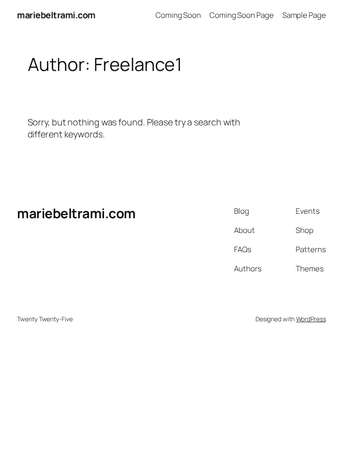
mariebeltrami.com (56, 15)
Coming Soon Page (241, 15)
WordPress (311, 319)
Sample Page (304, 15)
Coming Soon (178, 15)
